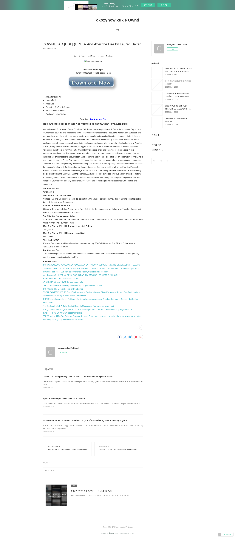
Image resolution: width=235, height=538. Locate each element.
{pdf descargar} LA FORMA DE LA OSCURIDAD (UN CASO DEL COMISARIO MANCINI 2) (81, 275)
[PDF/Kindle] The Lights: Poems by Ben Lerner (63, 288)
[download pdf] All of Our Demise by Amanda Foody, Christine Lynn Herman (75, 271)
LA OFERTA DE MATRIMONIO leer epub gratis (63, 281)
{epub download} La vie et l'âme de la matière (64, 398)
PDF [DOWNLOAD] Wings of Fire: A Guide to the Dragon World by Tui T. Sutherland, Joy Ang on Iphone (87, 309)
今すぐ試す (147, 4)
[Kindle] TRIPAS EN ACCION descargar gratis (62, 312)
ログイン (164, 5)
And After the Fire (98, 119)
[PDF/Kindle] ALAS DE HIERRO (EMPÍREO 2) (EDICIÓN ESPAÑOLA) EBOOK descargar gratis (85, 420)
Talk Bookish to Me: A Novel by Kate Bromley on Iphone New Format (72, 285)
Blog (117, 29)
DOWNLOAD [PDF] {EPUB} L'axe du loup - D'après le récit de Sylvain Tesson (78, 376)
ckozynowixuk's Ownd (117, 20)
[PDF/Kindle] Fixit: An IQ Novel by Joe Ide (60, 278)
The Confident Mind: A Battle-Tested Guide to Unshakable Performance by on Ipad (78, 306)
